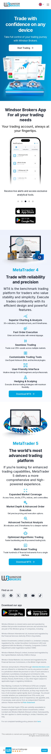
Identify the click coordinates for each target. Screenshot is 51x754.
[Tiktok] (40, 596)
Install (44, 750)
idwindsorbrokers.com (40, 667)
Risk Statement (29, 702)
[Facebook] (11, 596)
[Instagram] (4, 596)
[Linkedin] (26, 596)
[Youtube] (33, 596)
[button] (48, 5)
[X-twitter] (18, 596)
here (39, 721)
